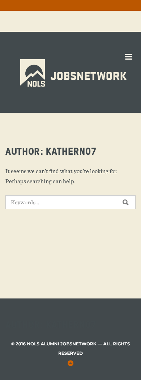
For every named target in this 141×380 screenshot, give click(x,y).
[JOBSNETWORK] (89, 50)
